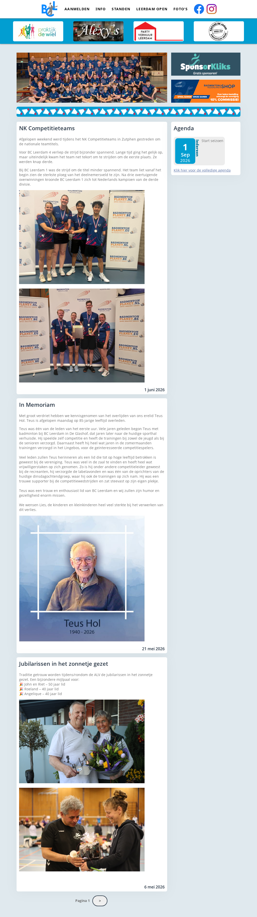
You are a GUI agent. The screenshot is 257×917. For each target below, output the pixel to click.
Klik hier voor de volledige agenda (202, 170)
